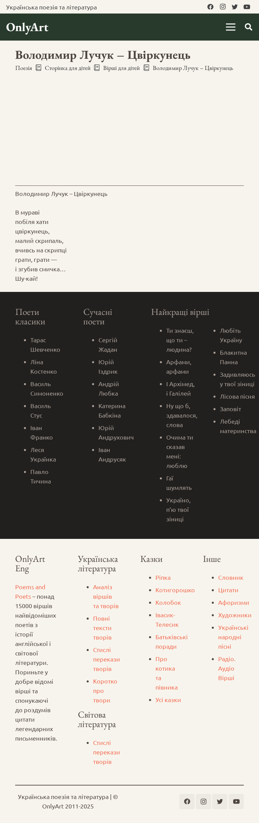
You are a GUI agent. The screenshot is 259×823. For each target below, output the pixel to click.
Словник (230, 577)
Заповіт (230, 408)
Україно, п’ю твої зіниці (178, 509)
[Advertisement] (129, 127)
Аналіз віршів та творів (106, 596)
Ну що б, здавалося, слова (181, 415)
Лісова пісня (237, 396)
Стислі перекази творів (106, 659)
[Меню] (230, 27)
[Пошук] (248, 27)
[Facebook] (210, 7)
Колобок (168, 602)
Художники (235, 614)
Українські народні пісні (233, 637)
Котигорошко (175, 589)
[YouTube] (247, 7)
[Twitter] (235, 7)
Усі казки (168, 699)
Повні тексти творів (102, 628)
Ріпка (163, 577)
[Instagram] (223, 7)
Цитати (228, 589)
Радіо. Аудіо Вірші (226, 668)
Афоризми (233, 602)
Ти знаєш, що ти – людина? (180, 340)
